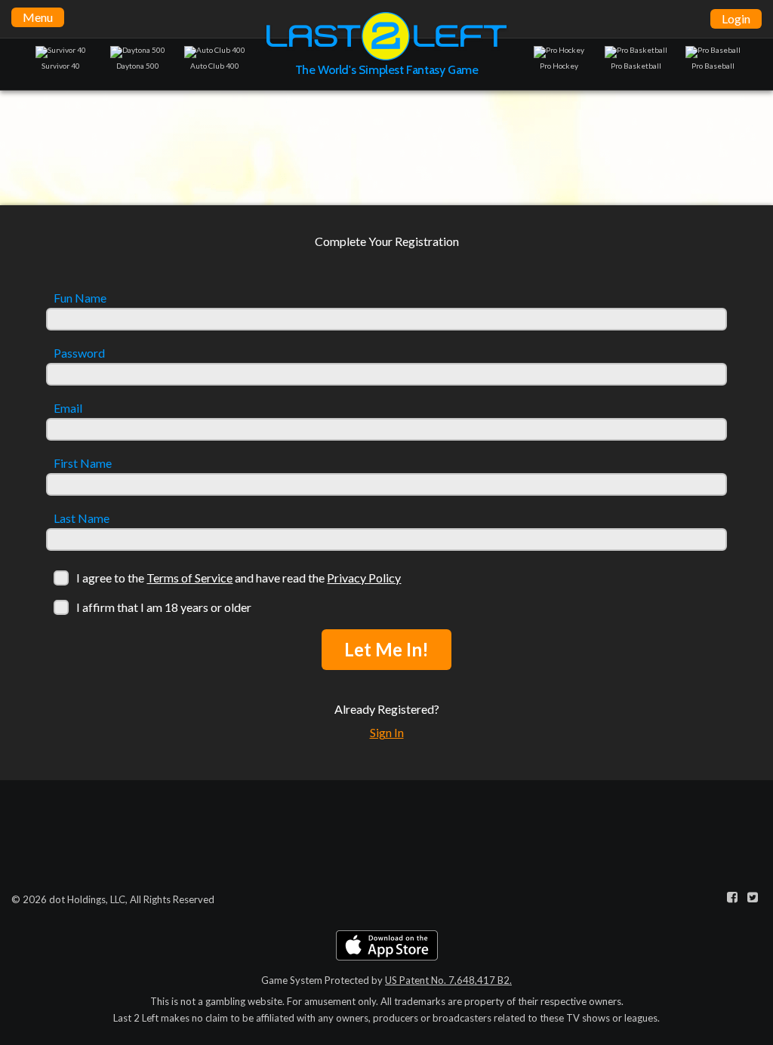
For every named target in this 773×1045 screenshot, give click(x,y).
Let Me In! (386, 649)
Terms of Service (189, 577)
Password (79, 353)
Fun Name (80, 298)
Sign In (387, 732)
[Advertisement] (386, 147)
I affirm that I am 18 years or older (163, 607)
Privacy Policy (364, 577)
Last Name (81, 518)
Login (736, 18)
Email (68, 408)
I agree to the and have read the (238, 577)
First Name (83, 463)
